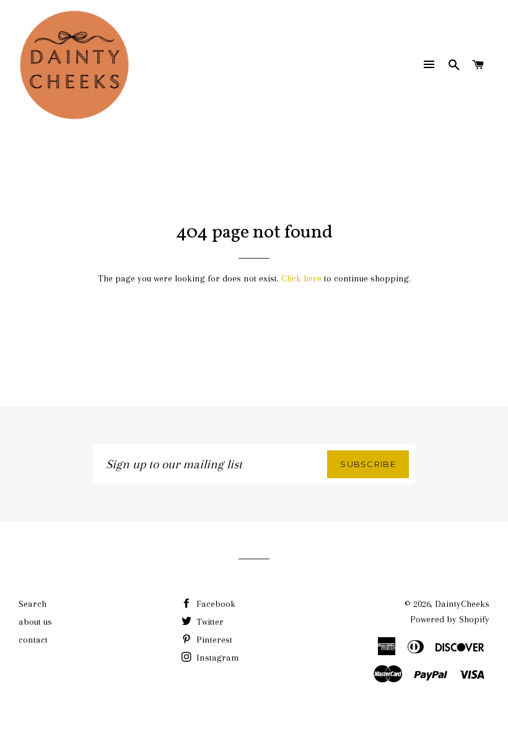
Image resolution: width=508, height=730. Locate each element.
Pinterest (213, 639)
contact (33, 639)
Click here (301, 278)
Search (32, 603)
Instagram (216, 657)
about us (35, 621)
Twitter (209, 621)
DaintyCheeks (462, 603)
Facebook (214, 603)
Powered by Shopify (449, 619)
